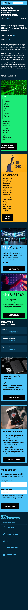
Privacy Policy (15, 498)
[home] (6, 3)
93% (13, 35)
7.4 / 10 (7, 39)
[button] (18, 3)
